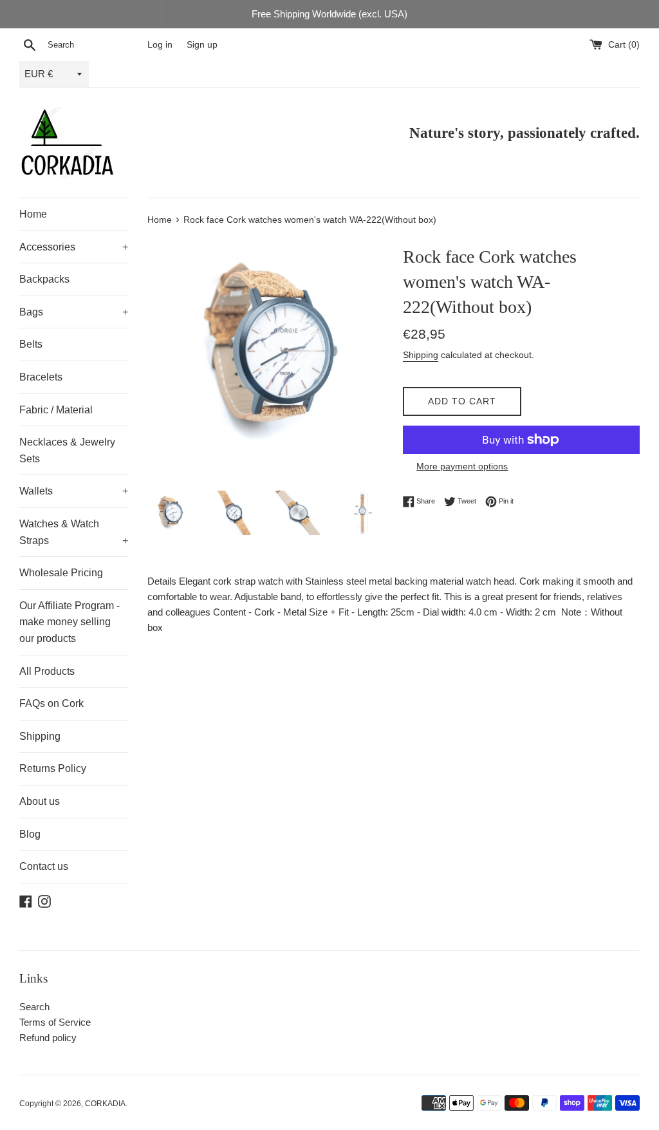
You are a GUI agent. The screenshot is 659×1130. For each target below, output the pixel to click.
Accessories (73, 246)
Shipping (39, 736)
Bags (73, 311)
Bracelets (40, 377)
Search (34, 1006)
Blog (30, 834)
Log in (159, 45)
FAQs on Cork (51, 703)
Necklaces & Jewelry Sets (67, 450)
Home (33, 214)
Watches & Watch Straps (73, 532)
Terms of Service (55, 1022)
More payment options (462, 466)
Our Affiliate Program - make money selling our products (69, 622)
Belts (30, 344)
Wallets (73, 490)
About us (39, 801)
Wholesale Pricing (61, 572)
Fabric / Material (56, 409)
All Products (47, 671)
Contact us (43, 866)
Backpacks (44, 279)
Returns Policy (52, 768)
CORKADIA (105, 1103)
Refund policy (48, 1037)
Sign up (202, 45)
